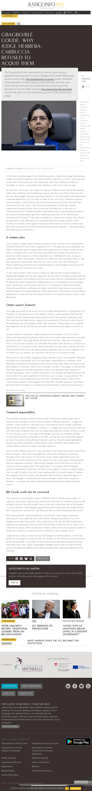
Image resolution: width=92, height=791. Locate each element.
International (9, 640)
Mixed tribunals (8, 758)
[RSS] (88, 686)
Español (25, 13)
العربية (58, 13)
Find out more (9, 726)
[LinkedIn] (68, 686)
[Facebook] (74, 686)
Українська (37, 13)
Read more (75, 788)
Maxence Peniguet (16, 169)
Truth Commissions (40, 762)
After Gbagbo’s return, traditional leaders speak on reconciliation (14, 630)
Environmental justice (42, 771)
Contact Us (26, 694)
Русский (49, 13)
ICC (18, 24)
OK (67, 788)
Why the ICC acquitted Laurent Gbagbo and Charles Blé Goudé (55, 397)
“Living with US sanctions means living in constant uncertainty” (75, 630)
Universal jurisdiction (11, 762)
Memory (35, 767)
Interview (6, 644)
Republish (43, 559)
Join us (14, 583)
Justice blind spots (10, 775)
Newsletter (10, 686)
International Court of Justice (45, 744)
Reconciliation (8, 771)
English (16, 13)
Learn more (81, 782)
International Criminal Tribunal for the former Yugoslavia (42, 751)
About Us (8, 694)
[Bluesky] (81, 686)
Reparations (6, 767)
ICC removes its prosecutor (42, 627)
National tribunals (40, 758)
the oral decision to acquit (40, 79)
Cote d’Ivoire (8, 24)
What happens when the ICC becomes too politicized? (53, 642)
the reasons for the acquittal (57, 89)
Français (6, 13)
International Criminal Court (14, 744)
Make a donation (31, 686)
